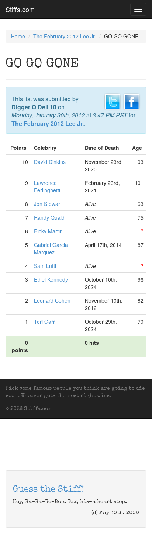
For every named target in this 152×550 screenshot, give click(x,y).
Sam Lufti (45, 265)
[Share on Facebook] (132, 100)
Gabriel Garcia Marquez (51, 248)
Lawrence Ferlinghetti (47, 186)
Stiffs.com (20, 9)
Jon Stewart (48, 203)
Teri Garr (44, 321)
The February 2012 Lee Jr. (64, 36)
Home (18, 36)
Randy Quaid (49, 217)
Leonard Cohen (52, 300)
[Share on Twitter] (112, 100)
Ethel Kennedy (51, 279)
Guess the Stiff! (48, 489)
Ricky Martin (48, 231)
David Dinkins (50, 161)
